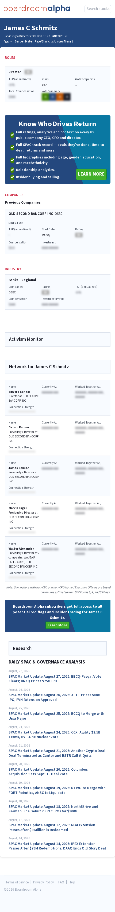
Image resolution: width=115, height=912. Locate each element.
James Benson (19, 468)
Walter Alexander (21, 549)
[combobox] (98, 9)
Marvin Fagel (18, 508)
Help (72, 882)
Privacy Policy (43, 882)
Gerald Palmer (19, 427)
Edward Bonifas (19, 392)
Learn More (91, 174)
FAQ (61, 882)
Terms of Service (17, 882)
